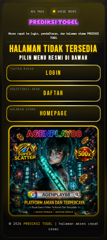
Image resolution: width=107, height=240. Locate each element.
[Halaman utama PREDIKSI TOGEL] (53, 23)
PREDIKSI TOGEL (38, 224)
